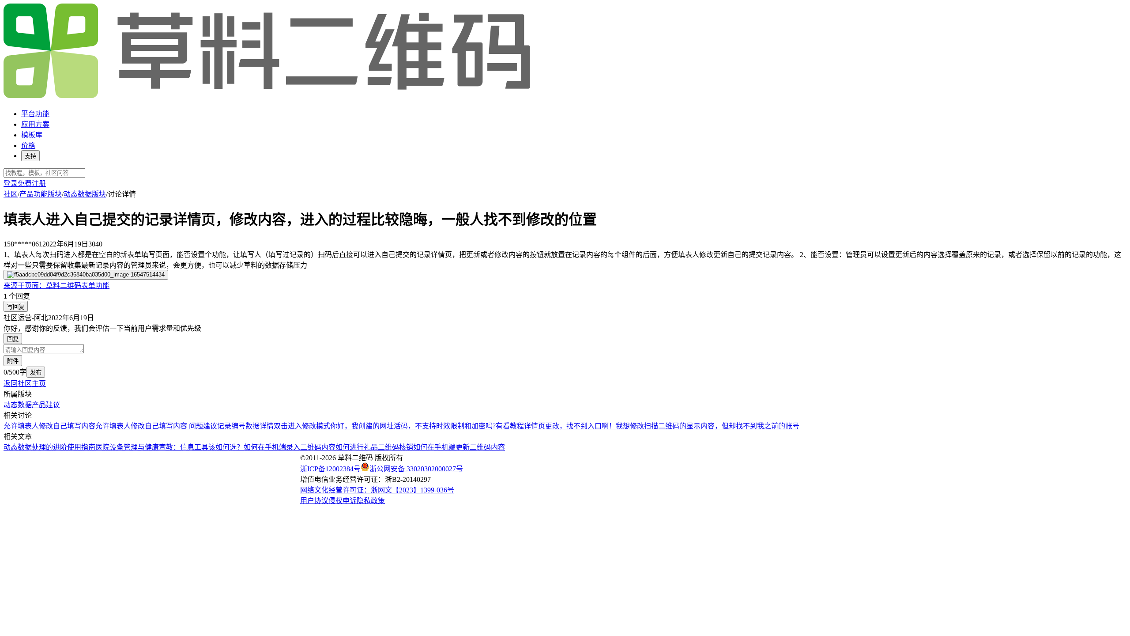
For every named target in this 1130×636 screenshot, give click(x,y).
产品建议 (46, 405)
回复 (13, 339)
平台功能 (35, 113)
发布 (35, 372)
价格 (28, 145)
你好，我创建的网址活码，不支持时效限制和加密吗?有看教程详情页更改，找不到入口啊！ (473, 426)
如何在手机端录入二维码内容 (289, 447)
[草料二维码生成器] (268, 96)
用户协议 (314, 500)
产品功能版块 (40, 194)
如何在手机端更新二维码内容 (459, 447)
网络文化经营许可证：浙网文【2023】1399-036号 (377, 490)
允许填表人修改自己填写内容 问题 (149, 426)
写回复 (15, 306)
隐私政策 (371, 500)
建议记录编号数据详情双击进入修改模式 (266, 426)
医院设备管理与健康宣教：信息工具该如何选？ (169, 447)
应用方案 (35, 124)
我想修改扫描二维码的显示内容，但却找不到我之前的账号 (707, 426)
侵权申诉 (342, 500)
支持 (30, 156)
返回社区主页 (25, 383)
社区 (11, 194)
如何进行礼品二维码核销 (374, 447)
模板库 (31, 135)
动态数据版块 (85, 194)
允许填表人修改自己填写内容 (49, 426)
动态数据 (18, 405)
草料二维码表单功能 (56, 285)
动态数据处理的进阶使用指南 (49, 447)
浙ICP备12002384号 (330, 469)
